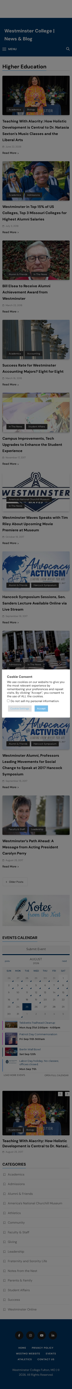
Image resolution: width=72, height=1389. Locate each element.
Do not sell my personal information (35, 701)
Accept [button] (41, 708)
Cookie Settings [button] (19, 708)
